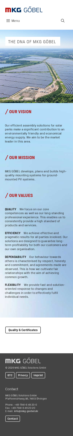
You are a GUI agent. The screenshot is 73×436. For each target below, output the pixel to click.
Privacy (23, 375)
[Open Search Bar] (63, 20)
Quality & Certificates (23, 330)
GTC (9, 375)
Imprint (38, 375)
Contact (12, 418)
